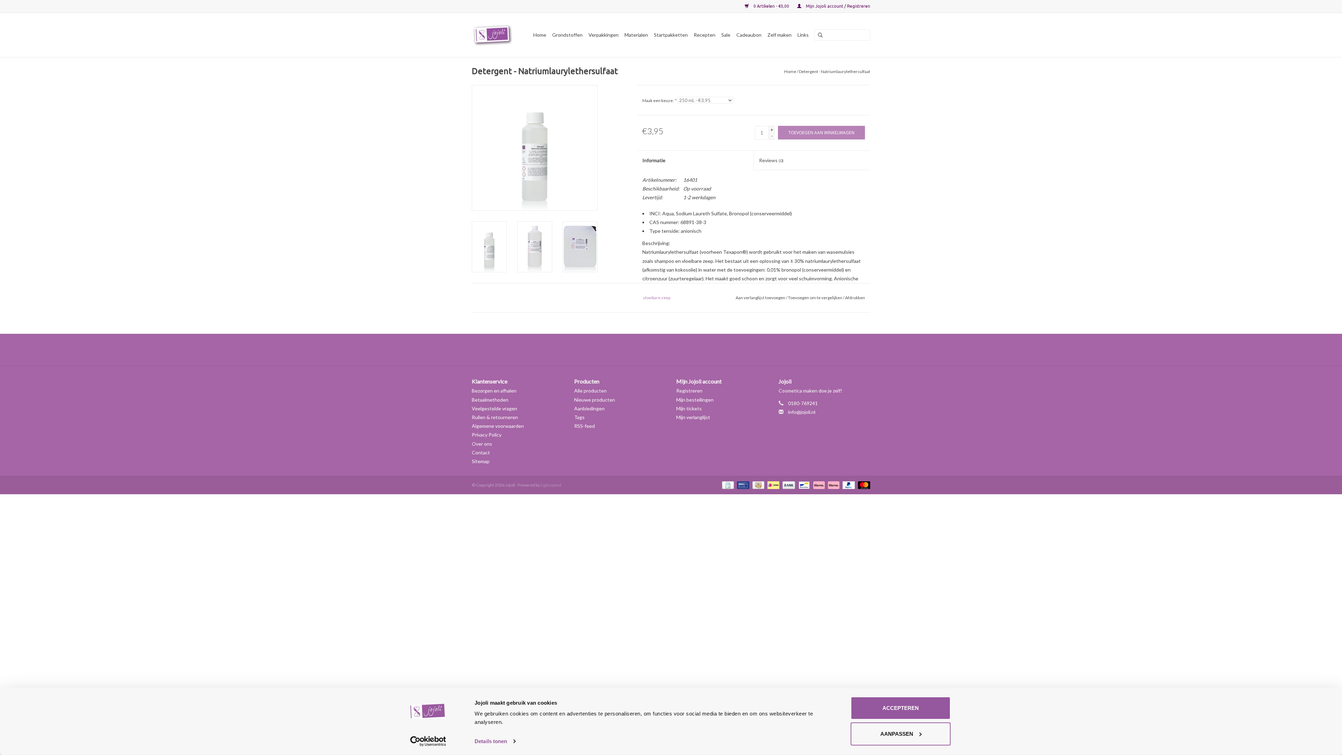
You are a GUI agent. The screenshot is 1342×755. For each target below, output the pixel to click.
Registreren (689, 391)
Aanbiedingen (589, 408)
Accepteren (900, 708)
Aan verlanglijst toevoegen (760, 297)
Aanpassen (896, 733)
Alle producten (590, 391)
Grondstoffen (567, 35)
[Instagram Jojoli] (683, 349)
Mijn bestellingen (695, 400)
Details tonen (491, 741)
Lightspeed (551, 485)
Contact (481, 452)
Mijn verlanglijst (693, 417)
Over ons (482, 444)
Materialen (636, 35)
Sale (725, 35)
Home (539, 35)
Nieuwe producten (594, 400)
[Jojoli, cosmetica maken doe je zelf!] (494, 34)
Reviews (771, 160)
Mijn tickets (689, 408)
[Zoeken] (817, 35)
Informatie (653, 160)
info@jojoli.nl (801, 412)
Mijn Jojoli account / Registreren (837, 6)
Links (803, 35)
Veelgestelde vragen (494, 408)
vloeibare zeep (656, 297)
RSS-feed (584, 426)
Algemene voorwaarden (498, 426)
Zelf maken (779, 35)
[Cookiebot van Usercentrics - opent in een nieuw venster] (428, 741)
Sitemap (481, 461)
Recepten (704, 35)
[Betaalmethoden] (727, 484)
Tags (579, 417)
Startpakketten (671, 35)
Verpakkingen (604, 35)
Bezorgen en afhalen (494, 391)
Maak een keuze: (659, 100)
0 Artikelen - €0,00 (771, 6)
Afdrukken (855, 297)
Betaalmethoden (490, 400)
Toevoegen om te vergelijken (815, 297)
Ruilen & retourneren (495, 417)
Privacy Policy (487, 435)
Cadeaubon (749, 35)
